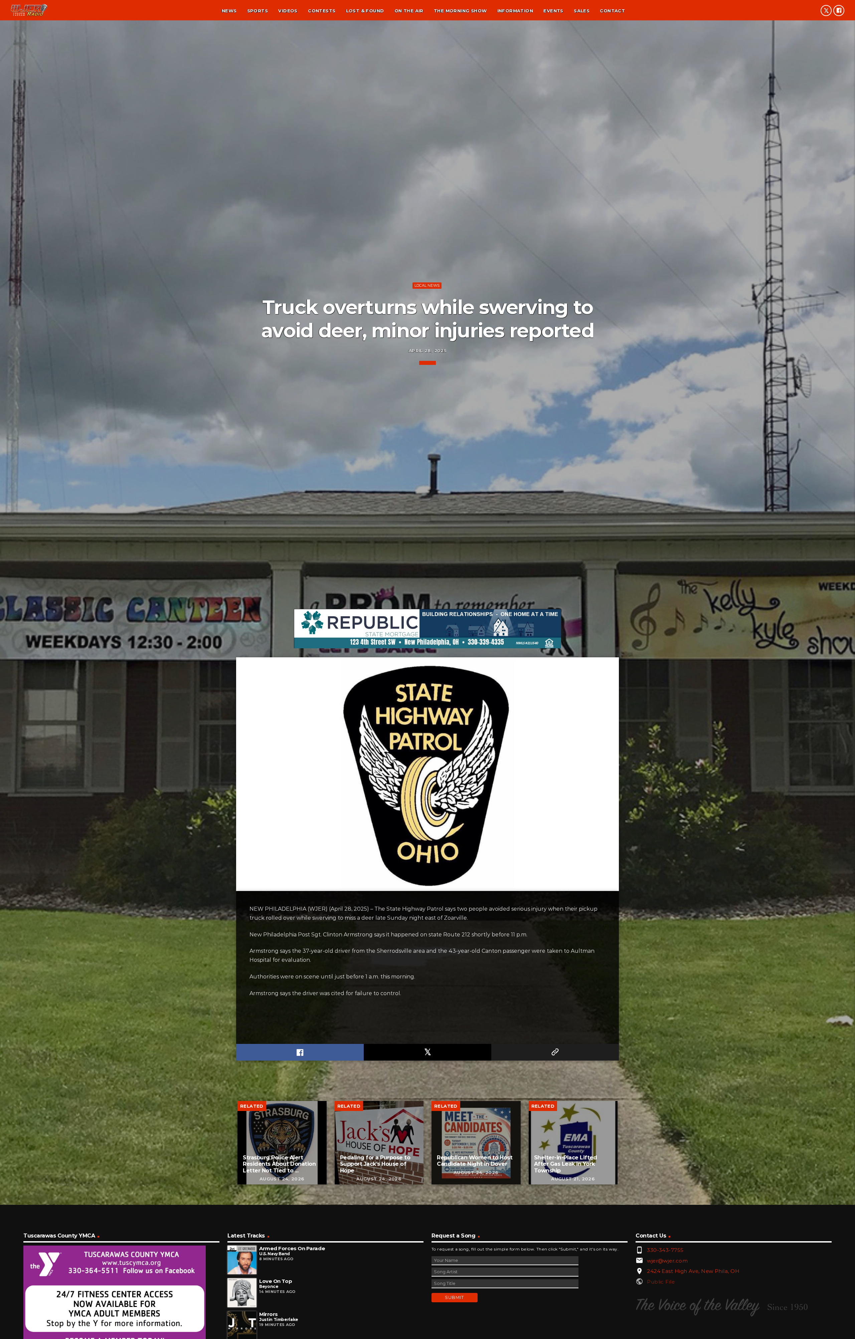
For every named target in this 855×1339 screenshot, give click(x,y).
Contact (612, 10)
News (229, 10)
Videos (287, 10)
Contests (321, 10)
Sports (257, 10)
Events (553, 10)
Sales (581, 10)
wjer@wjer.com (667, 1261)
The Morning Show (460, 10)
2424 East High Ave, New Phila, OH (693, 1271)
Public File (661, 1282)
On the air (408, 10)
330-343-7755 (665, 1250)
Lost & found (365, 10)
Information (515, 10)
